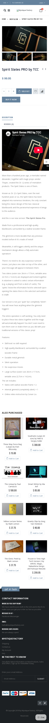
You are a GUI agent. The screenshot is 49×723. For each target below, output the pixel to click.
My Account (6, 650)
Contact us (6, 647)
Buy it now (11, 99)
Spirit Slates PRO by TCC (20, 69)
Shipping (5, 643)
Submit (40, 678)
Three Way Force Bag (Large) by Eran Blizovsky (12, 446)
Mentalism (14, 19)
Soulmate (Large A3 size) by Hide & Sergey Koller (36, 438)
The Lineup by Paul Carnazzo (13, 485)
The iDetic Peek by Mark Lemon (13, 559)
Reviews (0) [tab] (9, 124)
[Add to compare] (42, 91)
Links (41, 3)
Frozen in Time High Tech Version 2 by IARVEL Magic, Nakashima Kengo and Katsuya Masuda (36, 563)
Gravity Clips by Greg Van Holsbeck (36, 522)
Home (4, 19)
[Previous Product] (42, 68)
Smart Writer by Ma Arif (36, 485)
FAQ (3, 653)
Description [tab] (7, 117)
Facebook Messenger (10, 616)
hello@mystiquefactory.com (13, 625)
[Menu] (9, 10)
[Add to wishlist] (35, 91)
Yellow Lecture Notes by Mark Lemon (12, 522)
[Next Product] (45, 68)
